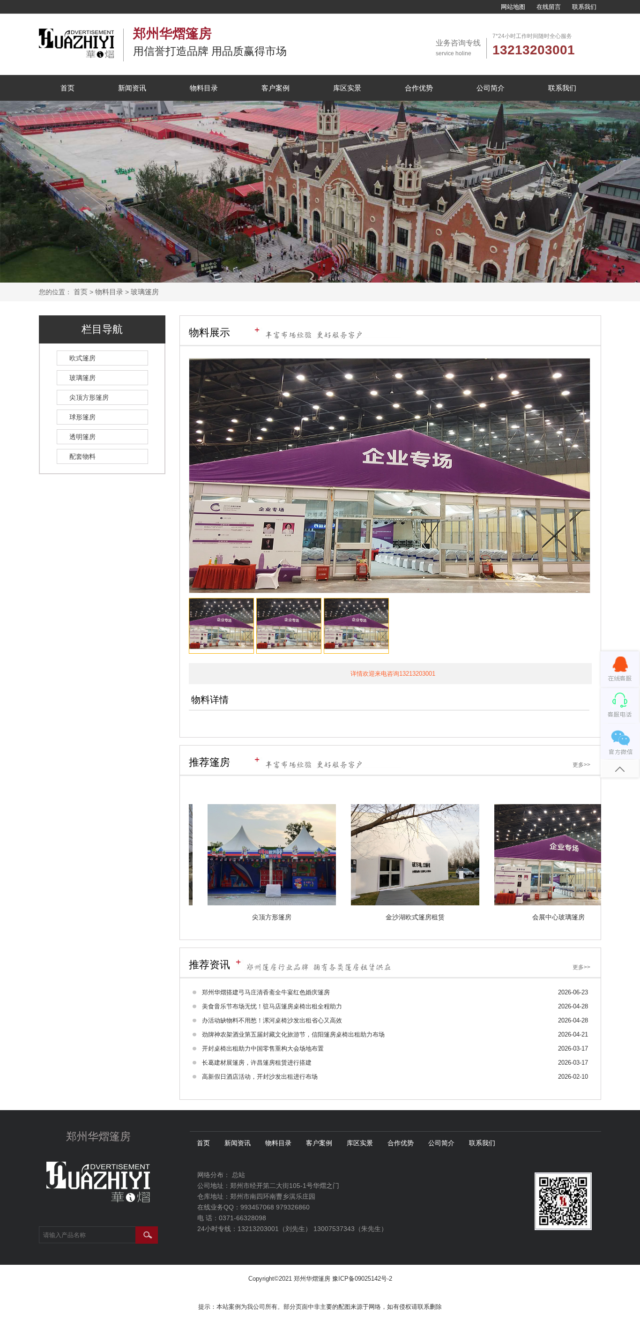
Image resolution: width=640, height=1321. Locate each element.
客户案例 (275, 88)
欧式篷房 (82, 358)
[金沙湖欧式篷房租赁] (441, 854)
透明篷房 (82, 436)
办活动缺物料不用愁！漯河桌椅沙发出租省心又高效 (272, 1020)
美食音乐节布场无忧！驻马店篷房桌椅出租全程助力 (272, 1006)
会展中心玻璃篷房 (584, 917)
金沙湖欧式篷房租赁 (441, 917)
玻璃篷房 (145, 292)
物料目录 (204, 88)
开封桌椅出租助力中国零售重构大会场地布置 (263, 1048)
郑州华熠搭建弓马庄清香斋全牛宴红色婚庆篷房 (266, 992)
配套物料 (82, 456)
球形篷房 (82, 417)
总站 (238, 1175)
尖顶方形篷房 (89, 397)
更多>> (581, 764)
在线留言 (548, 6)
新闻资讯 (132, 88)
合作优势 (419, 88)
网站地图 (513, 6)
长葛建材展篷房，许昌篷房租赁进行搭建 (257, 1062)
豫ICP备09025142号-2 (362, 1278)
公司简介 (490, 88)
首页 (67, 88)
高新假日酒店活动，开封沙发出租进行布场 (260, 1076)
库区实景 (347, 88)
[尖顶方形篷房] (298, 854)
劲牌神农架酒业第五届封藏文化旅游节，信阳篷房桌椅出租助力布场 (293, 1034)
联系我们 (584, 6)
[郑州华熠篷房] (76, 56)
